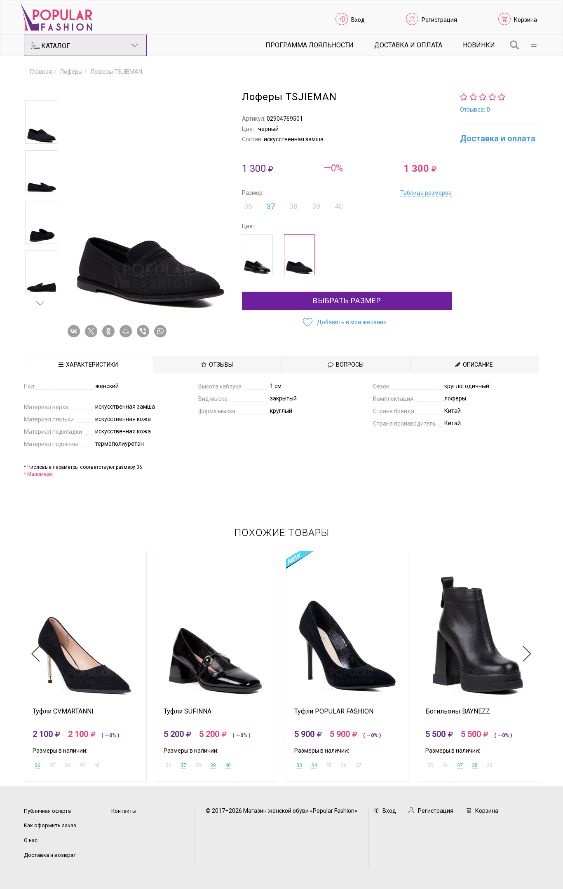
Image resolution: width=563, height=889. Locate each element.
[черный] (257, 254)
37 (271, 206)
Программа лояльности (309, 45)
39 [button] (316, 206)
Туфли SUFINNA (187, 711)
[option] (41, 122)
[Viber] (144, 331)
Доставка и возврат (50, 855)
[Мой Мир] (127, 331)
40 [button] (339, 206)
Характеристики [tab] (90, 364)
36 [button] (248, 206)
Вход (358, 19)
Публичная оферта (47, 811)
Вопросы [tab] (348, 364)
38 (475, 765)
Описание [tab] (476, 364)
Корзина (525, 19)
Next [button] (40, 303)
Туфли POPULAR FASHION (333, 711)
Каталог (55, 46)
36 (37, 765)
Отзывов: (475, 109)
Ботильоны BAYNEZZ (457, 711)
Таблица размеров (426, 192)
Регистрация (439, 19)
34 (314, 765)
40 (228, 765)
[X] (93, 331)
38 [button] (293, 206)
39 (213, 765)
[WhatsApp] (162, 331)
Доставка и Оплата (408, 45)
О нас (31, 840)
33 (299, 765)
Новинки (479, 45)
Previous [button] (40, 88)
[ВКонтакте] (75, 331)
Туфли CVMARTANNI (63, 711)
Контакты (123, 811)
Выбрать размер (347, 300)
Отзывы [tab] (219, 364)
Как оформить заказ (50, 825)
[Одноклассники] (110, 331)
